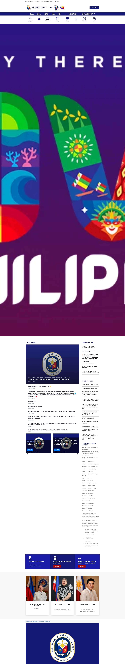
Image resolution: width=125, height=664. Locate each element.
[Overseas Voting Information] (84, 18)
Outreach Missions (94, 21)
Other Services (53, 14)
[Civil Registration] (47, 18)
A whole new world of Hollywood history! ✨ (39, 386)
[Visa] (76, 18)
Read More (30, 449)
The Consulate (39, 14)
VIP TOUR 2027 (32, 401)
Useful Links (60, 14)
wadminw (36, 451)
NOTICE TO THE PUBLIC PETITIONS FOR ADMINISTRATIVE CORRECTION (88, 14)
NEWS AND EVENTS (59, 438)
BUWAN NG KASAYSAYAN (35, 406)
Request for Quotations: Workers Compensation (36, 444)
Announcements (31, 441)
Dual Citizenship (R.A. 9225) (57, 21)
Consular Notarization (67, 21)
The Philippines (32, 14)
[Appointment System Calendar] (30, 18)
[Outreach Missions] (94, 18)
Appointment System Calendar (30, 21)
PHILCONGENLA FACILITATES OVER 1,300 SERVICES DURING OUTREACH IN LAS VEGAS (51, 411)
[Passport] (39, 18)
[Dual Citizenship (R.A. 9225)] (57, 18)
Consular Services (46, 14)
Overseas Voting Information (84, 21)
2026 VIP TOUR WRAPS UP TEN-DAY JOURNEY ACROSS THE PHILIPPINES (47, 430)
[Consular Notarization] (67, 18)
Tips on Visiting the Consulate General (72, 14)
